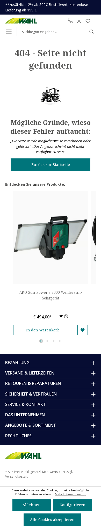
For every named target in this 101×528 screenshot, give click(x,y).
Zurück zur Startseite (50, 164)
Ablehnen (32, 504)
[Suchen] (91, 32)
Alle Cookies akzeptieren (52, 519)
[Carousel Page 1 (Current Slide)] (41, 341)
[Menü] (9, 31)
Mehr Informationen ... (70, 494)
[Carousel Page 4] (60, 341)
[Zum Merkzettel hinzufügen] (82, 330)
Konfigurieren (72, 504)
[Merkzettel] (87, 20)
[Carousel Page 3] (54, 341)
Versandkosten (16, 476)
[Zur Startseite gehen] (21, 21)
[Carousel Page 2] (47, 341)
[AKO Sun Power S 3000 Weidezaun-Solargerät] (50, 237)
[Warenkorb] (94, 20)
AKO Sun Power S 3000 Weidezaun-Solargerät (50, 295)
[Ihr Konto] (79, 20)
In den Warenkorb (43, 330)
